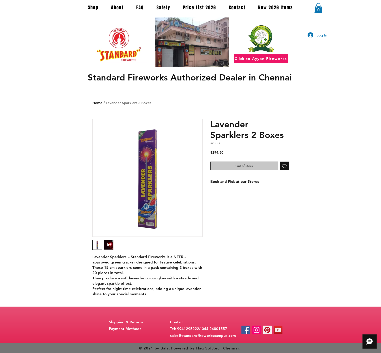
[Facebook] (245, 330)
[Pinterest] (267, 330)
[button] (318, 8)
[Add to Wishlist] (284, 166)
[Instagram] (256, 330)
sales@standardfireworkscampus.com (203, 335)
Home (97, 103)
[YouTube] (278, 330)
